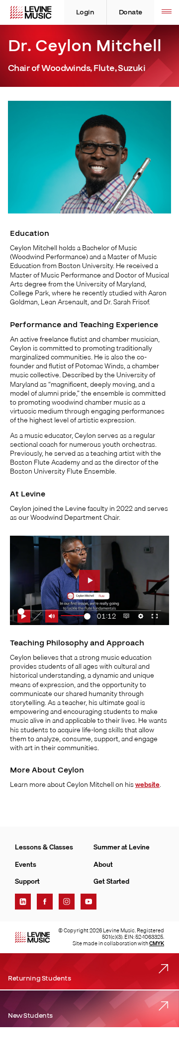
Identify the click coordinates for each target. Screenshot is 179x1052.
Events (25, 864)
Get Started (111, 881)
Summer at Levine (121, 847)
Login (85, 12)
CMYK (156, 943)
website (147, 784)
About (103, 864)
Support (27, 881)
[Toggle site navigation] (166, 12)
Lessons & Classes (44, 847)
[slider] (75, 616)
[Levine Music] (32, 937)
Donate (130, 12)
